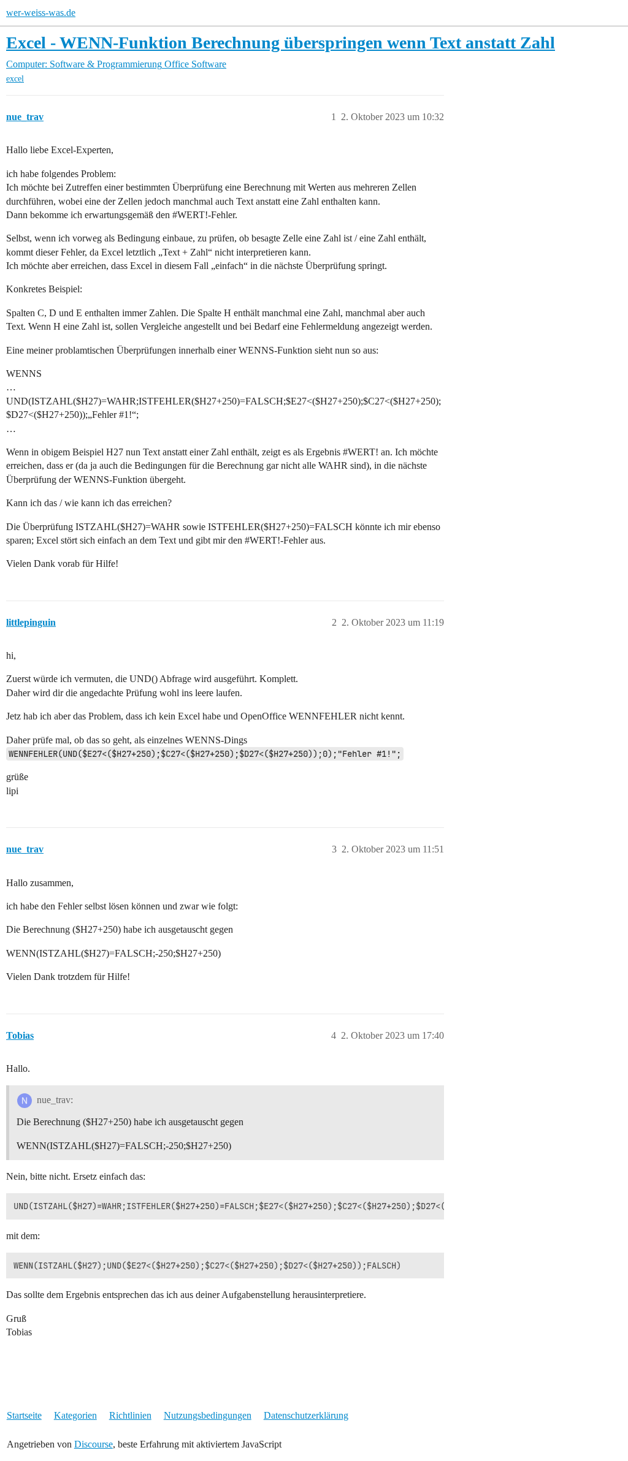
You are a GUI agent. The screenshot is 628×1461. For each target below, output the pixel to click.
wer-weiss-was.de (40, 12)
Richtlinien (130, 1415)
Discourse (93, 1444)
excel (15, 78)
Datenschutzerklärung (306, 1415)
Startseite (24, 1415)
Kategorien (75, 1415)
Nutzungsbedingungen (207, 1415)
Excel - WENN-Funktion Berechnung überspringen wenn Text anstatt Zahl (280, 42)
